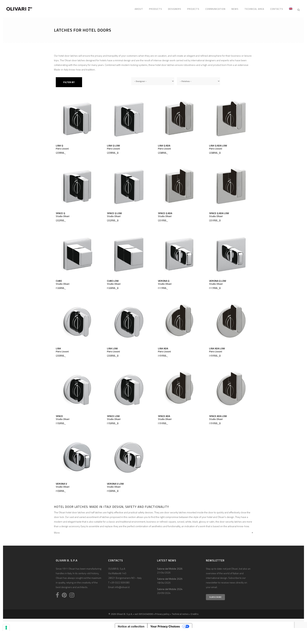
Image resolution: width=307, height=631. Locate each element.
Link (58, 348)
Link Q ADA (164, 145)
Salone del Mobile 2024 (169, 589)
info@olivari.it (122, 587)
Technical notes (180, 614)
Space (59, 416)
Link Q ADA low (218, 145)
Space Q (60, 213)
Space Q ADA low (219, 213)
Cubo (59, 281)
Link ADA (163, 348)
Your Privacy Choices (165, 626)
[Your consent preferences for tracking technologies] (6, 627)
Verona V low (115, 483)
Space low (113, 416)
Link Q (59, 145)
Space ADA (164, 416)
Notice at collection (131, 626)
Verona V (61, 483)
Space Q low (114, 213)
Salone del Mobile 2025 (169, 579)
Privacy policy (162, 614)
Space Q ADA (165, 213)
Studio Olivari (62, 216)
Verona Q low (217, 281)
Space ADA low (218, 416)
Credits (194, 614)
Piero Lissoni (62, 148)
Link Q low (113, 145)
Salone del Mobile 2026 (169, 568)
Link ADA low (217, 348)
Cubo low (113, 281)
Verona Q (163, 281)
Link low (112, 348)
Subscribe (215, 597)
